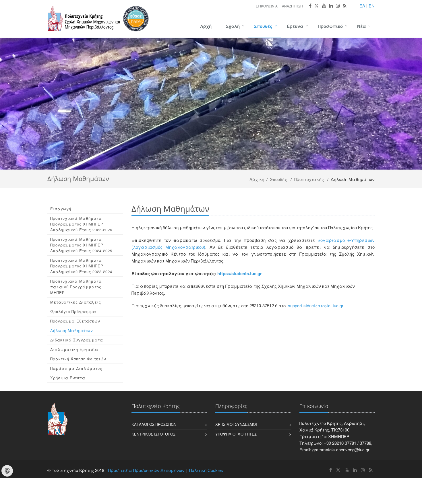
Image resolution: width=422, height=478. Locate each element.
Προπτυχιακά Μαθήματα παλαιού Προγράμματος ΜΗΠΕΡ (76, 286)
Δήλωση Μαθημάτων (71, 330)
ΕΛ (362, 6)
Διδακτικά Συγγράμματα (76, 340)
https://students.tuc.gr (239, 273)
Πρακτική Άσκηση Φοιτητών (78, 359)
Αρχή (206, 26)
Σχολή (233, 26)
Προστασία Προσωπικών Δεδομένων (146, 470)
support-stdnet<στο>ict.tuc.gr (315, 305)
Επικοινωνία (267, 5)
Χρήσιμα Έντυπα (67, 377)
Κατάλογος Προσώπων (153, 424)
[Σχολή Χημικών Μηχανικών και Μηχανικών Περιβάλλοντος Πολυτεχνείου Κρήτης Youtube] (324, 5)
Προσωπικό (330, 26)
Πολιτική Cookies (206, 470)
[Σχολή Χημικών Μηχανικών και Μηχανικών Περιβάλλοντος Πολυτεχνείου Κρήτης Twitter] (316, 5)
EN (372, 6)
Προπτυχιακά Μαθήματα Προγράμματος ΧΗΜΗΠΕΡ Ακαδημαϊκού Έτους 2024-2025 (81, 244)
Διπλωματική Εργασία (74, 349)
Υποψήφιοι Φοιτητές (236, 434)
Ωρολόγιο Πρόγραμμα (73, 311)
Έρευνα (295, 26)
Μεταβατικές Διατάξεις (75, 302)
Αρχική (256, 179)
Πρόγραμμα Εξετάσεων (75, 321)
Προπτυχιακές (309, 179)
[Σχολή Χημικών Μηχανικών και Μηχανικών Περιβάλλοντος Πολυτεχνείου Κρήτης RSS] (344, 5)
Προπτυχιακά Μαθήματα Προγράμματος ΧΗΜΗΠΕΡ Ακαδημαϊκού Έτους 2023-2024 (81, 265)
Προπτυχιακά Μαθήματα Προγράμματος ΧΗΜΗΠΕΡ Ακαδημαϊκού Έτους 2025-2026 (81, 223)
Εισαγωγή (60, 208)
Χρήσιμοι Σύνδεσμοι (236, 424)
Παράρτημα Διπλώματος (76, 368)
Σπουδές (263, 26)
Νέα (361, 26)
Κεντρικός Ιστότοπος (153, 434)
